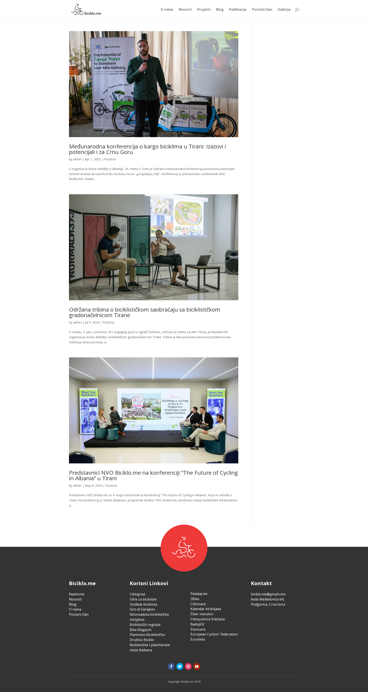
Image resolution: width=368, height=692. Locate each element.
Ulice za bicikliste (143, 599)
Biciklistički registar (145, 624)
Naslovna (76, 594)
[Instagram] (188, 666)
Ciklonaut (198, 604)
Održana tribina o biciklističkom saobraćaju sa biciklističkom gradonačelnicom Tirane (144, 312)
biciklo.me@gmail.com (268, 594)
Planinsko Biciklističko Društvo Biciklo (147, 637)
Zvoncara (197, 629)
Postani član (262, 10)
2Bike (194, 598)
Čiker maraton (201, 614)
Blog (219, 10)
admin (77, 159)
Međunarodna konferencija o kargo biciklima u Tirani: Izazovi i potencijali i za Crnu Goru (147, 149)
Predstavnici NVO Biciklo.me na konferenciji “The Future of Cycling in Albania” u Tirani (153, 475)
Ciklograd (137, 594)
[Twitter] (179, 666)
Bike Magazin (140, 629)
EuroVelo (197, 639)
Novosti (185, 10)
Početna (110, 159)
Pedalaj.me (198, 593)
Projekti (204, 10)
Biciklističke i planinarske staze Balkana (150, 647)
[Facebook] (171, 666)
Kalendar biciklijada (205, 608)
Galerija (284, 10)
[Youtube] (196, 666)
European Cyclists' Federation (214, 634)
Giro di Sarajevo (142, 609)
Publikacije (238, 10)
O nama (167, 10)
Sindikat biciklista (143, 604)
